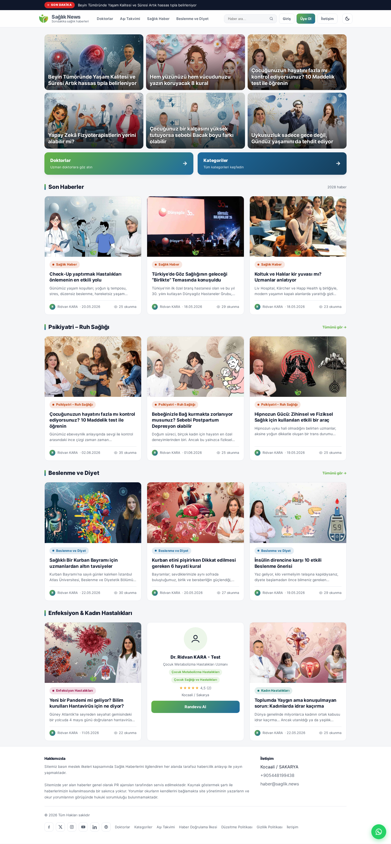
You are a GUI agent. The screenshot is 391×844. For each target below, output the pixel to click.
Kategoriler (143, 827)
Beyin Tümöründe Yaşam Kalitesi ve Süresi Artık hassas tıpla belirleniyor (137, 5)
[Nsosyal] (106, 826)
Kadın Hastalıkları (275, 690)
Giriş (287, 19)
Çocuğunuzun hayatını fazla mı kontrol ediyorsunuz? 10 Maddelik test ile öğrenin (92, 420)
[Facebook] (48, 826)
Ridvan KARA (67, 307)
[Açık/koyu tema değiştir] (347, 19)
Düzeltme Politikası (236, 827)
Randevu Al (195, 706)
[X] (60, 826)
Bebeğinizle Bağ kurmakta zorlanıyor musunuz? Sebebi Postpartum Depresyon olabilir (192, 420)
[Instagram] (71, 826)
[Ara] (271, 19)
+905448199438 (277, 775)
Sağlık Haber (158, 19)
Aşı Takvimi (130, 19)
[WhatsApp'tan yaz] (378, 831)
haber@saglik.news (279, 783)
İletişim (327, 19)
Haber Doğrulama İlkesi (198, 827)
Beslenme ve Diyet (192, 19)
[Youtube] (83, 826)
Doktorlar (105, 19)
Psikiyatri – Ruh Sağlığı (74, 404)
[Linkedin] (94, 826)
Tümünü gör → (334, 327)
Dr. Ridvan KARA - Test (195, 657)
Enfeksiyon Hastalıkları (74, 690)
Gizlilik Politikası (269, 827)
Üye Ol (305, 19)
